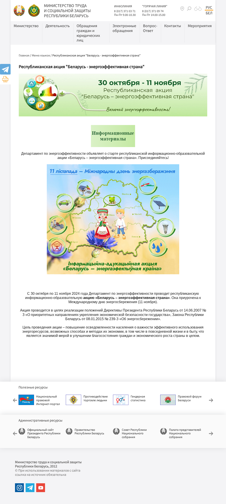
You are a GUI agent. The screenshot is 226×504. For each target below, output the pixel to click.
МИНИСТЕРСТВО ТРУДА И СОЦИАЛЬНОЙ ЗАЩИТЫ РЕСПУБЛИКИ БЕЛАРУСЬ (67, 10)
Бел (209, 13)
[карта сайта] (182, 8)
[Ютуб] (40, 487)
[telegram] (30, 487)
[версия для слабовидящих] (198, 8)
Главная (24, 55)
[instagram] (19, 487)
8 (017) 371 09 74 (153, 11)
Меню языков (41, 55)
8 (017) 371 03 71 (125, 11)
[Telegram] (5, 69)
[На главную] (19, 10)
